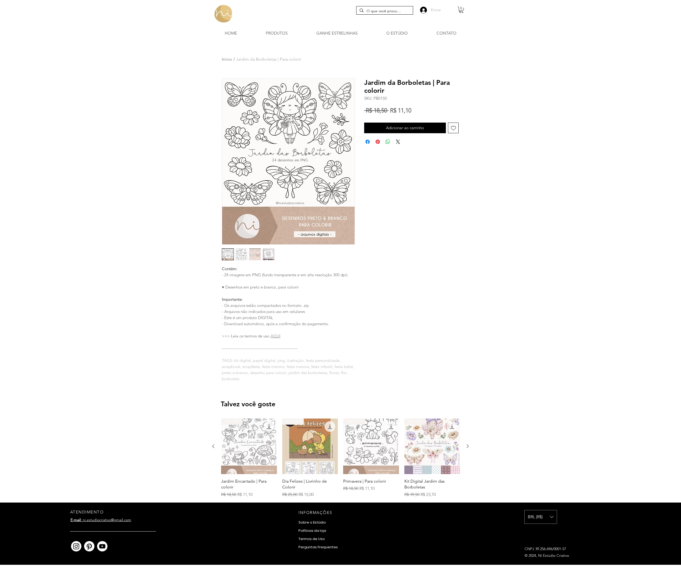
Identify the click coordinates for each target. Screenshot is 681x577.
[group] (340, 458)
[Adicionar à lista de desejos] (453, 128)
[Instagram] (76, 546)
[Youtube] (102, 546)
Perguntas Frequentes (318, 547)
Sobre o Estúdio (312, 522)
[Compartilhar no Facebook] (367, 142)
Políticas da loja (312, 530)
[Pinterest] (89, 546)
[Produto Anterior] (213, 446)
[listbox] (540, 517)
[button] (461, 10)
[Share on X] (398, 142)
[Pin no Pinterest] (378, 142)
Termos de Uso (311, 538)
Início (227, 59)
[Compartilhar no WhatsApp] (388, 142)
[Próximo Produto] (467, 446)
